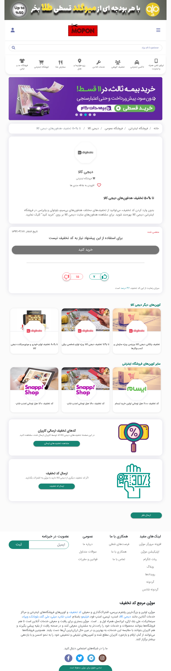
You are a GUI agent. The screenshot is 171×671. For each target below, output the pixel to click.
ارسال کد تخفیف (56, 486)
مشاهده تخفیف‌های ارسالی (56, 443)
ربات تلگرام (150, 559)
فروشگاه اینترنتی (138, 128)
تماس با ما (119, 559)
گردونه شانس (150, 589)
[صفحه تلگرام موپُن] (91, 658)
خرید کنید (85, 250)
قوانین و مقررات (87, 559)
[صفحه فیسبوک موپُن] (68, 658)
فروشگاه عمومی (114, 128)
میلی (54, 616)
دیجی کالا (93, 128)
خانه (156, 128)
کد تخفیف (75, 612)
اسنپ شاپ (64, 616)
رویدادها (150, 574)
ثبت (19, 545)
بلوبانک (34, 616)
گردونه (150, 582)
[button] (94, 114)
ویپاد (25, 616)
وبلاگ (150, 567)
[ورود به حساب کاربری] (13, 30)
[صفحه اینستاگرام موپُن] (102, 658)
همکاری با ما (118, 551)
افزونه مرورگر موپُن (150, 544)
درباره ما (88, 544)
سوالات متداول (87, 551)
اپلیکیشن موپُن (150, 551)
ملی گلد (44, 616)
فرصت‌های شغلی (119, 544)
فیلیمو (85, 616)
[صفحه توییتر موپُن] (80, 658)
